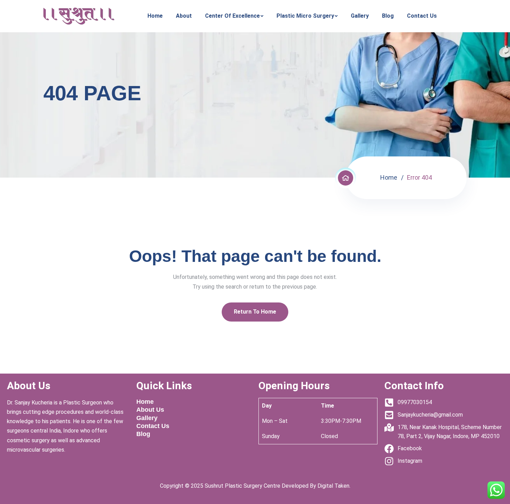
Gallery (360, 15)
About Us (150, 409)
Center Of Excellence (232, 15)
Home (155, 15)
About (184, 15)
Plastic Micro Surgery (305, 15)
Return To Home (255, 311)
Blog (388, 15)
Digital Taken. (333, 485)
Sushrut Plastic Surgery (233, 485)
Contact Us (422, 15)
